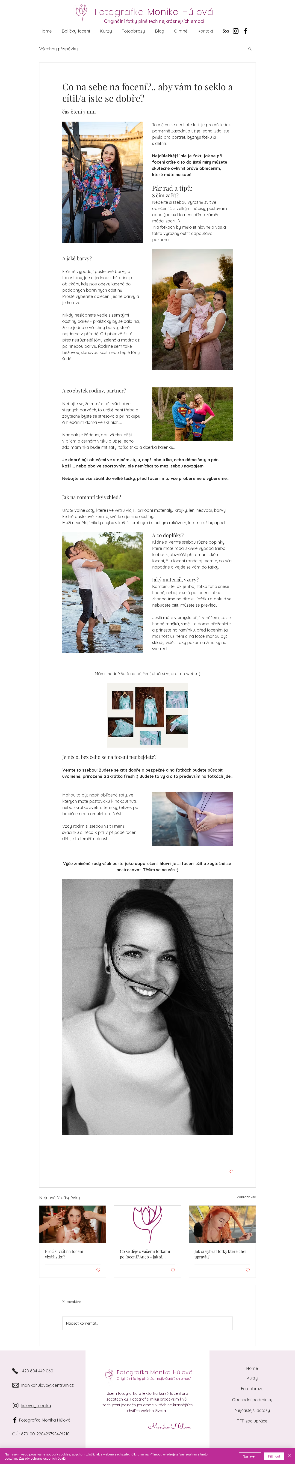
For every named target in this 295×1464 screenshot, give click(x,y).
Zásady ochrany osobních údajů (42, 1458)
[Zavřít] (289, 1456)
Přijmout (274, 1456)
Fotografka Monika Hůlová (155, 1372)
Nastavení (250, 1456)
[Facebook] (245, 31)
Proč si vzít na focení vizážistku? (64, 1254)
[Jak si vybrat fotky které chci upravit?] (222, 1224)
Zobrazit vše (246, 1197)
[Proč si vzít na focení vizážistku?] (72, 1224)
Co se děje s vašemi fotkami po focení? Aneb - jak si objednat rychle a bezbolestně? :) (145, 1254)
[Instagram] (235, 31)
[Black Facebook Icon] (15, 1420)
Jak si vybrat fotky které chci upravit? (220, 1254)
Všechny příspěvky (58, 48)
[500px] (226, 31)
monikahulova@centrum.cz (47, 1385)
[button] (76, 31)
